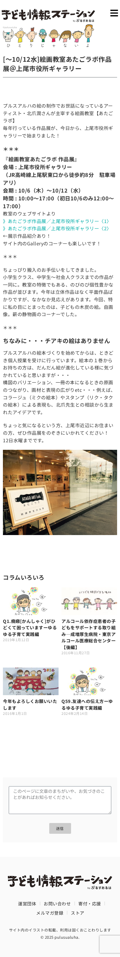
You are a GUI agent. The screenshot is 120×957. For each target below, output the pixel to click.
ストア (77, 913)
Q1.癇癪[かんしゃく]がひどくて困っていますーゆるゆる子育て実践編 (30, 627)
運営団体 (27, 903)
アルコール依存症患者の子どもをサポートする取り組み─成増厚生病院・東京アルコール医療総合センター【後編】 (88, 634)
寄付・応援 (89, 903)
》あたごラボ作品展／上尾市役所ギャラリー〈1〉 (57, 220)
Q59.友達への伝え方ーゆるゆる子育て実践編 (87, 704)
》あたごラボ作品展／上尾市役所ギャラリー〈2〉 (56, 228)
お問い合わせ (57, 903)
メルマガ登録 (49, 913)
